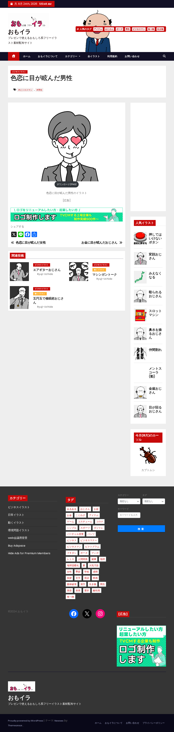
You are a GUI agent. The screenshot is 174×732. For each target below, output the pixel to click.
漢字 (82, 584)
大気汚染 (94, 565)
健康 (93, 559)
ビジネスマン (139, 29)
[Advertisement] (148, 157)
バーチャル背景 (75, 534)
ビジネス (71, 540)
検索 (141, 529)
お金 (69, 515)
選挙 (86, 590)
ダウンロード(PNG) (66, 184)
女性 (69, 571)
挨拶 (69, 578)
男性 (128, 29)
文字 (78, 578)
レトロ (70, 559)
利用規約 (112, 56)
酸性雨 (96, 590)
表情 (78, 590)
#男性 (39, 89)
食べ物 (151, 29)
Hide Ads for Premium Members (29, 553)
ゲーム (70, 521)
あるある (71, 509)
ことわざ (80, 515)
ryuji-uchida (44, 274)
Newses (59, 720)
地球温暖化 (73, 565)
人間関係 (83, 559)
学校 (86, 571)
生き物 (160, 29)
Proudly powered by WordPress (26, 720)
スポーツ (85, 527)
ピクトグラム (92, 546)
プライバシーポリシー (154, 723)
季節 (78, 571)
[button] (164, 56)
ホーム (27, 56)
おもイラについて (48, 56)
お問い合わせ (132, 56)
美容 (69, 590)
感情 (95, 571)
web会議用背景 (17, 538)
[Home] (13, 56)
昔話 (86, 578)
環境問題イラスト (19, 530)
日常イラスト (16, 515)
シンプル (71, 527)
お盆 (96, 509)
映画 (95, 578)
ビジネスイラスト (19, 72)
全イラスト (94, 56)
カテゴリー (71, 56)
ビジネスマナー (88, 540)
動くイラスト (99, 269)
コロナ (99, 521)
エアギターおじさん (47, 270)
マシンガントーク (104, 274)
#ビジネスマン (25, 89)
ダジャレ (98, 527)
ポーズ (119, 29)
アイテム (98, 29)
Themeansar (15, 725)
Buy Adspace (16, 546)
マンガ (95, 553)
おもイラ (19, 31)
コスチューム (85, 521)
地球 (102, 559)
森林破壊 (71, 584)
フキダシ (71, 553)
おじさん (109, 29)
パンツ (91, 534)
